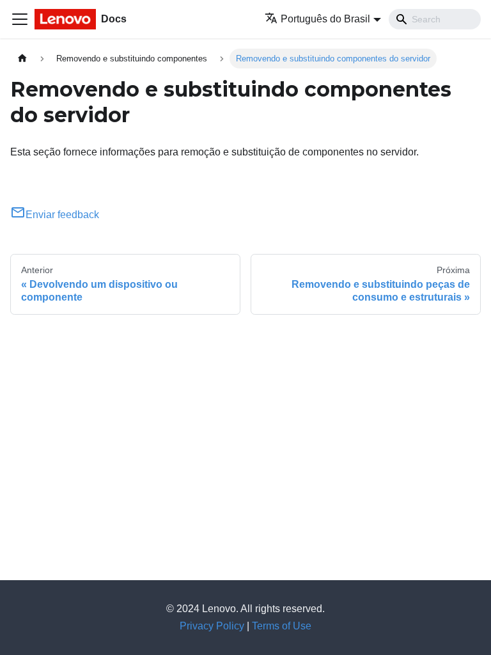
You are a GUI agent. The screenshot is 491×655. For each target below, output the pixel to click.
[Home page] (22, 58)
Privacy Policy (212, 625)
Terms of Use (281, 625)
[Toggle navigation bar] (19, 19)
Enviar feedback (62, 214)
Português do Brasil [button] (325, 18)
